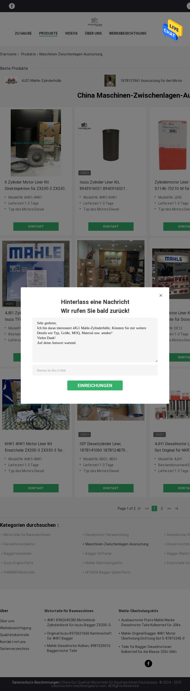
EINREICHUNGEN (95, 385)
